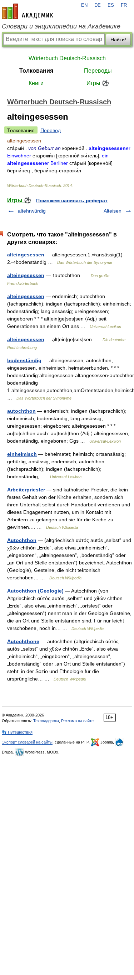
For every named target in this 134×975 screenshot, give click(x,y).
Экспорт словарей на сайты (27, 742)
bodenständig (24, 360)
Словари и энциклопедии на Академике (61, 26)
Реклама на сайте (77, 721)
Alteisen (112, 211)
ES (111, 5)
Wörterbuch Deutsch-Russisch (67, 58)
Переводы (98, 71)
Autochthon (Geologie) (35, 591)
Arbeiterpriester (26, 489)
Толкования (36, 71)
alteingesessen (25, 254)
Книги (36, 83)
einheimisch (22, 454)
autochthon (21, 411)
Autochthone (23, 641)
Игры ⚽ (97, 83)
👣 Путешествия (17, 732)
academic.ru (27, 11)
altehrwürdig (32, 211)
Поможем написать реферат (72, 200)
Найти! (118, 39)
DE (97, 5)
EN (84, 5)
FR (124, 5)
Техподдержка (46, 721)
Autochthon (21, 540)
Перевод (50, 130)
